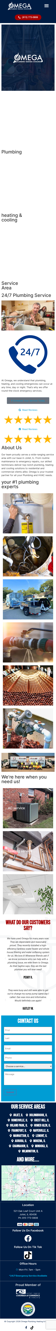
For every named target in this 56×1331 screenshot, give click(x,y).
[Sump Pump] (28, 556)
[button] (46, 5)
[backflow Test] (28, 728)
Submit (10, 1092)
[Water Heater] (28, 513)
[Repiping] (28, 685)
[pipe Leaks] (28, 642)
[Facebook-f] (26, 1327)
